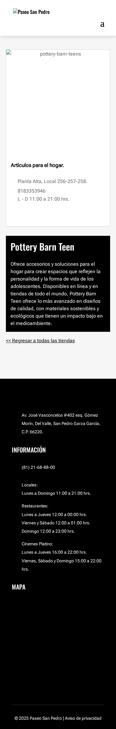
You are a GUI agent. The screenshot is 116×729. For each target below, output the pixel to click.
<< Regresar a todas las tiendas (40, 341)
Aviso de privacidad (83, 718)
